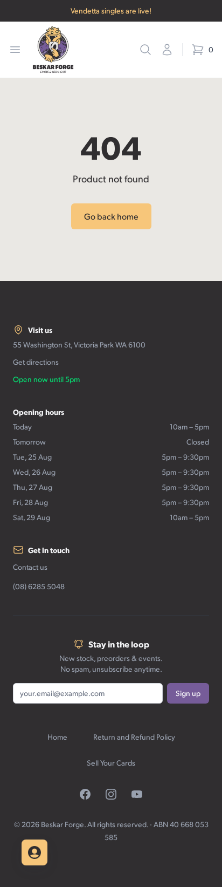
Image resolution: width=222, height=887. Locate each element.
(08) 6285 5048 (39, 586)
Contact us (30, 566)
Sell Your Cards (111, 762)
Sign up (188, 693)
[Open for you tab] (34, 852)
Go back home (111, 216)
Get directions (36, 361)
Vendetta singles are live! (111, 10)
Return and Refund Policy (134, 736)
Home (57, 736)
